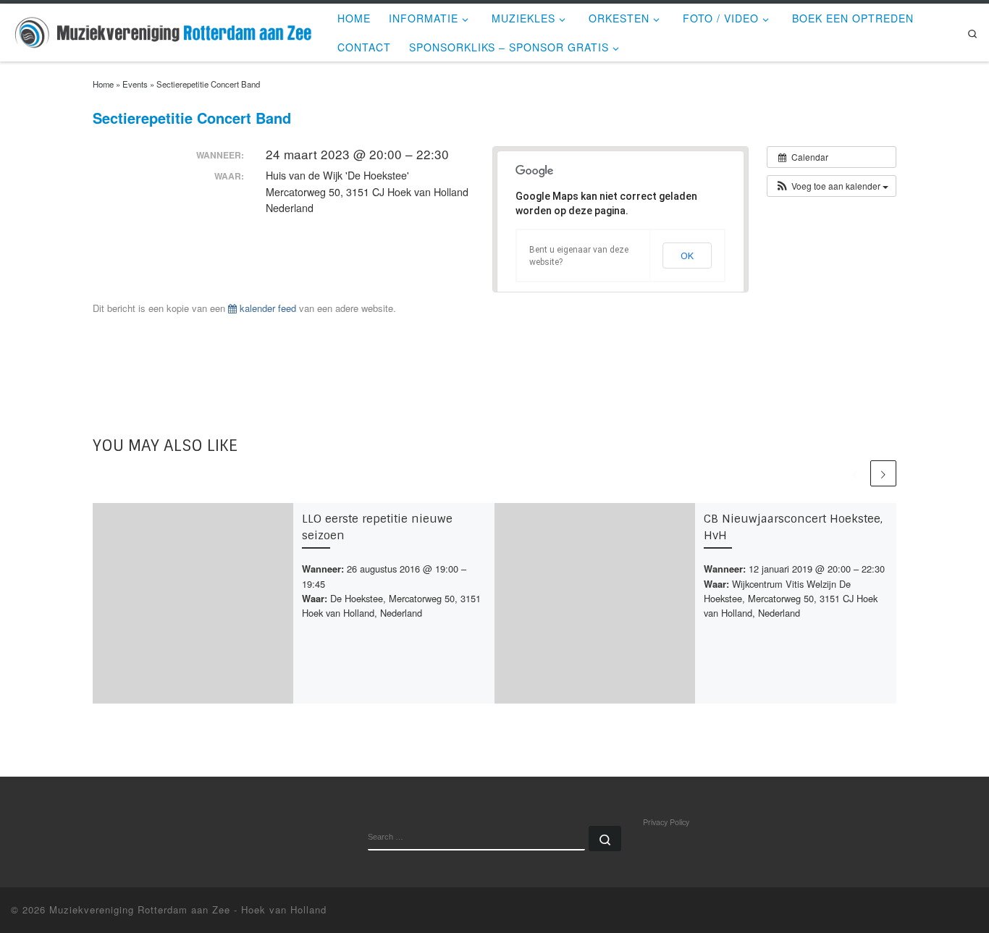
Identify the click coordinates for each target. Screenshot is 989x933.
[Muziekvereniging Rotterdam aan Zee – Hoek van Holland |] (163, 31)
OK (687, 255)
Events (135, 84)
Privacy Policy (666, 821)
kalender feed (266, 308)
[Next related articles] (883, 473)
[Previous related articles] (855, 473)
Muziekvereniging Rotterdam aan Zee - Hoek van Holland (188, 909)
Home (103, 84)
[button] (831, 186)
